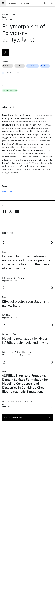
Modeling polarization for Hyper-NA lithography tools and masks (25, 340)
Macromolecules (9, 14)
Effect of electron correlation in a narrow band (25, 303)
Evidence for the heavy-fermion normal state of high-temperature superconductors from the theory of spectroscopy (26, 262)
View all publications (13, 417)
